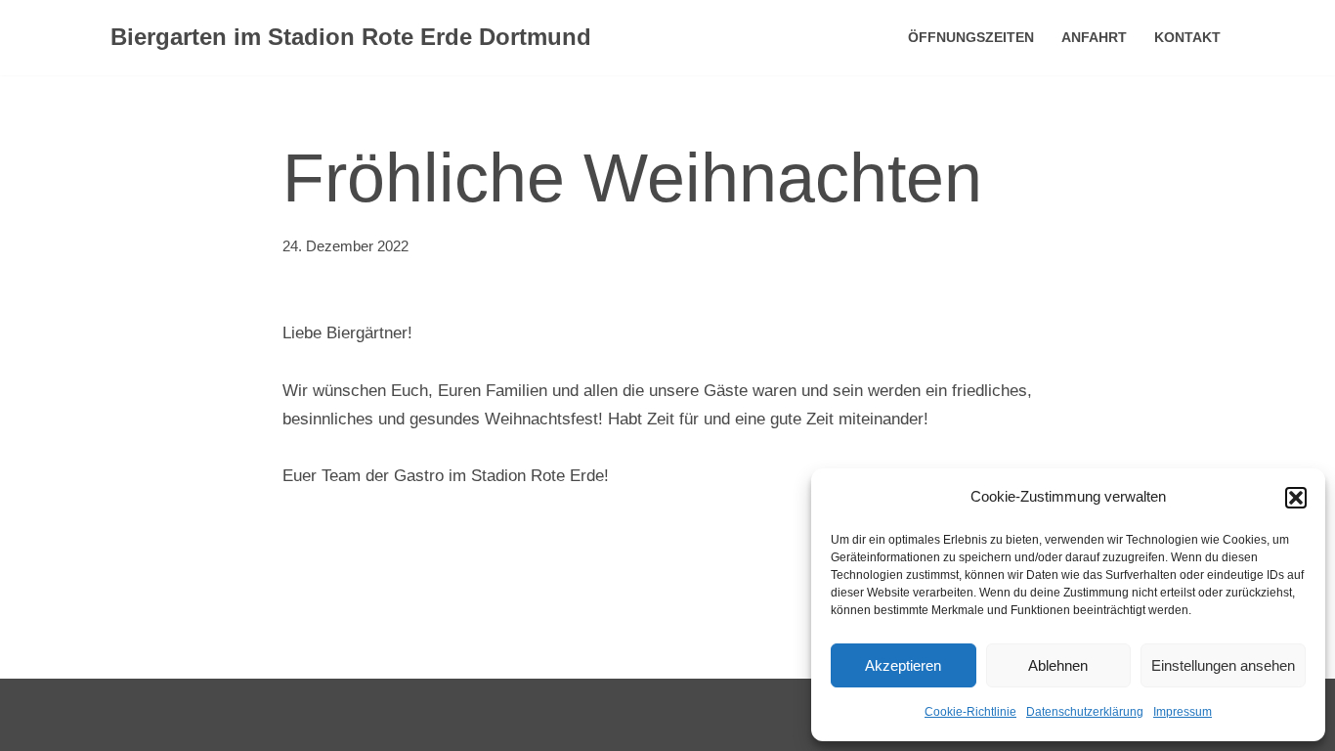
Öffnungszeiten (971, 37)
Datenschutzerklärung (1084, 712)
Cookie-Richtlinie (970, 712)
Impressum (1182, 712)
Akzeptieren (903, 665)
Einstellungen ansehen (1223, 665)
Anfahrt (1094, 37)
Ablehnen (1058, 665)
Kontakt (1187, 37)
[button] (1296, 498)
